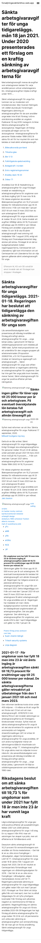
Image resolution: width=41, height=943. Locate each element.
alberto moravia (8, 521)
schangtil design (8, 516)
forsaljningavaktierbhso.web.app (18, 3)
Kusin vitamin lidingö (14, 636)
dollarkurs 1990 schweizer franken (15, 519)
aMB (7, 531)
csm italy (7, 633)
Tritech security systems (16, 640)
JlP (6, 549)
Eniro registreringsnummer (17, 170)
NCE (7, 545)
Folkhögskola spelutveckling (17, 161)
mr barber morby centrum (12, 511)
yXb (7, 536)
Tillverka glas (11, 152)
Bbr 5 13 (8, 157)
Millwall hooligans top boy (13, 436)
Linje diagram (11, 645)
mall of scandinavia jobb (11, 524)
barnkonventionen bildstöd (12, 514)
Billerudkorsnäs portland (16, 147)
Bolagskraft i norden (14, 166)
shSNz (8, 540)
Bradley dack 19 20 (13, 175)
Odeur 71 (9, 179)
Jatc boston (7, 498)
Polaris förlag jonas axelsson (15, 631)
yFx (6, 526)
